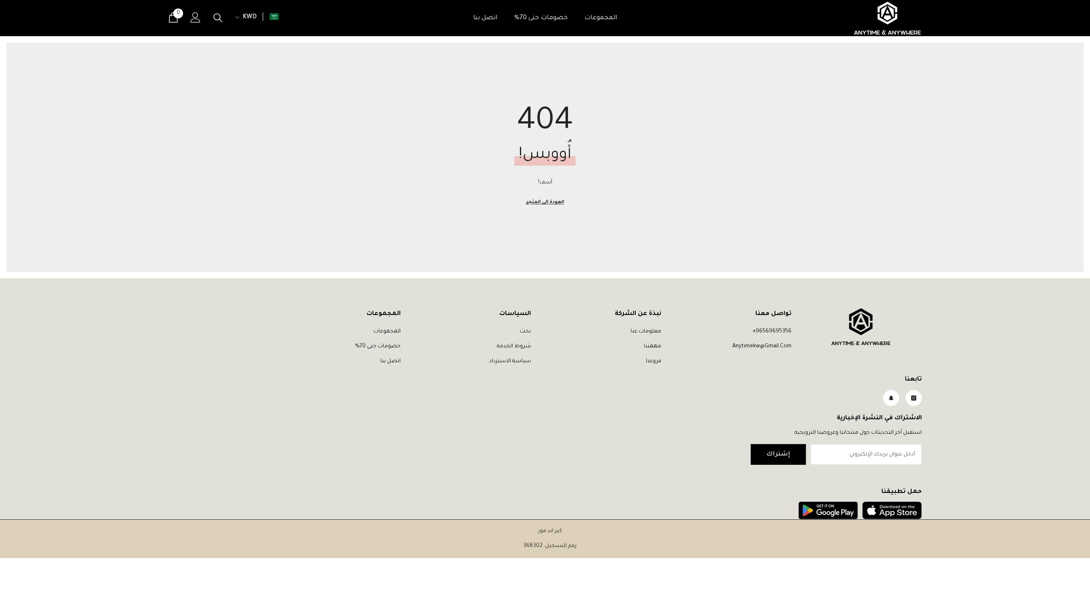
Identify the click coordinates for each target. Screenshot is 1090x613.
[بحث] (218, 17)
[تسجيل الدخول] (195, 17)
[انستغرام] (914, 398)
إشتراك (778, 454)
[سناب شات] (891, 398)
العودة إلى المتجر (545, 202)
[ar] (274, 16)
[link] (892, 510)
